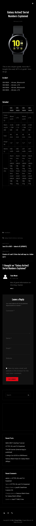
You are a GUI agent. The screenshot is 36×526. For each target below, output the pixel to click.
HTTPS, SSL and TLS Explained (15, 446)
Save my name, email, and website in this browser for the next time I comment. (17, 370)
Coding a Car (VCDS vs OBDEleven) (16, 455)
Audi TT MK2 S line (18, 499)
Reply (11, 288)
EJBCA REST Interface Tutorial (15, 443)
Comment (10, 311)
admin (7, 478)
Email (8, 348)
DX (12, 520)
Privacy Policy (18, 520)
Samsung (20, 238)
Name (9, 338)
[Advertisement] (18, 209)
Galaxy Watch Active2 (10, 238)
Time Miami (13, 276)
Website (9, 358)
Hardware (7, 232)
